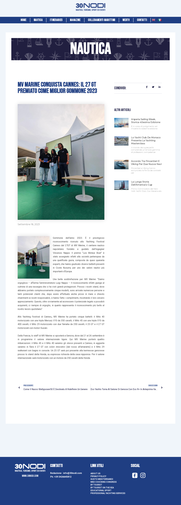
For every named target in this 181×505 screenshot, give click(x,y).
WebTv (126, 20)
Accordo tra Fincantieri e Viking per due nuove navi (146, 162)
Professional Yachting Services (107, 493)
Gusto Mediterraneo (101, 479)
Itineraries (56, 20)
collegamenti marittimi (101, 20)
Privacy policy (98, 476)
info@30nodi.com (72, 473)
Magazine (75, 20)
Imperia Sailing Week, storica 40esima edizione (145, 121)
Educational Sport (100, 490)
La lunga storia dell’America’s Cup (141, 183)
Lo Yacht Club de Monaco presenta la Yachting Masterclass (146, 140)
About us (95, 473)
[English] (153, 19)
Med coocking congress (103, 482)
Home (23, 20)
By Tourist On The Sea (102, 487)
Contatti (142, 20)
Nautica (38, 20)
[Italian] (160, 19)
